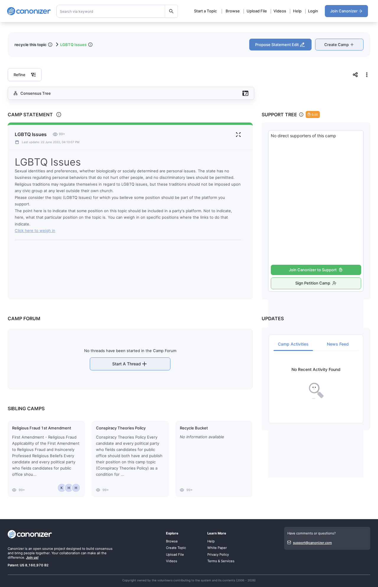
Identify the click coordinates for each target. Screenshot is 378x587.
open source (43, 549)
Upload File (257, 11)
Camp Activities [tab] (293, 343)
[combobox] (117, 11)
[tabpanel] (316, 383)
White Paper (217, 548)
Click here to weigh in (35, 230)
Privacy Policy (218, 554)
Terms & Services (220, 561)
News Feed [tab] (338, 343)
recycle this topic (30, 44)
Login (313, 11)
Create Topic (176, 548)
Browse (233, 11)
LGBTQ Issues (73, 44)
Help (297, 11)
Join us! (32, 557)
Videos (279, 11)
